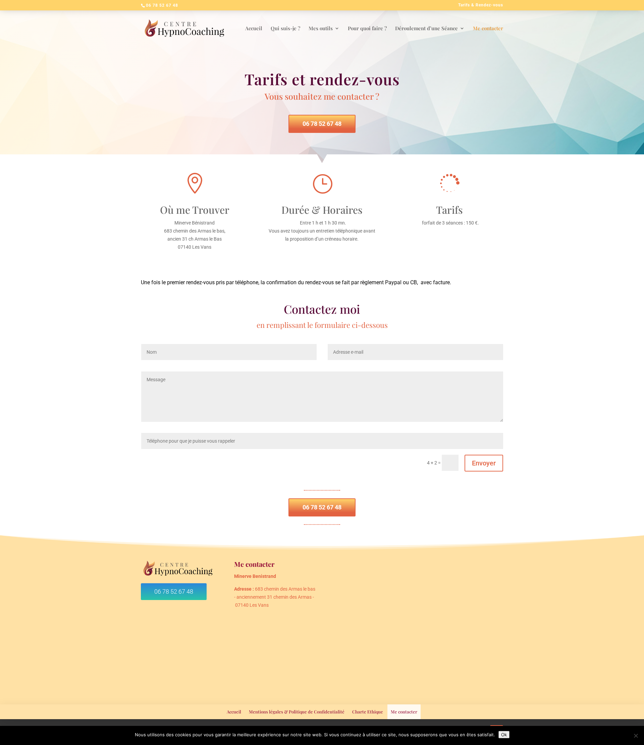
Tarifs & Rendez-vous (480, 5)
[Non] (635, 735)
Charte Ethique (367, 711)
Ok (504, 734)
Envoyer (484, 463)
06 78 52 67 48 (322, 123)
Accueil (234, 711)
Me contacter (404, 711)
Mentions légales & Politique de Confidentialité (296, 711)
